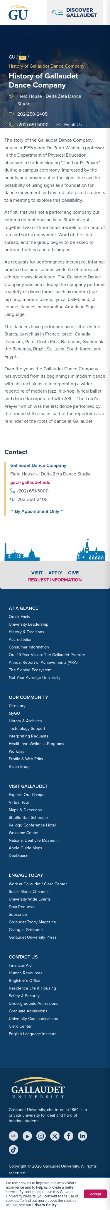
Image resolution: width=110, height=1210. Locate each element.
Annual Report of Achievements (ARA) (43, 662)
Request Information (55, 579)
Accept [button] (95, 1193)
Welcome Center (24, 833)
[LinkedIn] (82, 1136)
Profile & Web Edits (26, 759)
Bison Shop (19, 767)
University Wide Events (30, 899)
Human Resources (26, 973)
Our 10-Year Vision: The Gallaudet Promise (47, 655)
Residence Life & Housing (32, 988)
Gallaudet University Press (33, 937)
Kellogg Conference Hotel (32, 825)
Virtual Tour (19, 802)
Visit (37, 572)
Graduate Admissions (28, 1011)
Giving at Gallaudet (26, 930)
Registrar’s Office (24, 981)
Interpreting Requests (28, 736)
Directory (17, 706)
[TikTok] (13, 1149)
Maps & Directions (25, 810)
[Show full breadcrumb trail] (22, 57)
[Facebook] (68, 1136)
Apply (55, 572)
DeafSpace (18, 856)
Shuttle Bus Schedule (28, 817)
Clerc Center (20, 1026)
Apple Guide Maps (25, 848)
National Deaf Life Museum (33, 840)
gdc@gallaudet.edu (30, 482)
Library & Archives (25, 721)
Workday (16, 751)
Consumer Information (29, 647)
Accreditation (21, 639)
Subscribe (18, 914)
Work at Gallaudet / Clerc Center (38, 884)
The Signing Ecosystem (30, 670)
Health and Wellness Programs (36, 744)
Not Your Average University (34, 678)
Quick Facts (19, 617)
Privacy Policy (44, 1204)
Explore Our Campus (28, 795)
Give (73, 572)
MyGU (14, 713)
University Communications (33, 1019)
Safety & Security (24, 996)
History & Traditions (26, 632)
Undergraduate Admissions (33, 1003)
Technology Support (27, 728)
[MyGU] (13, 1136)
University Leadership (28, 624)
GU (12, 57)
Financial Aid (20, 965)
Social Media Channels (29, 892)
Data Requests (22, 907)
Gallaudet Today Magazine (32, 922)
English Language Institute (33, 1034)
